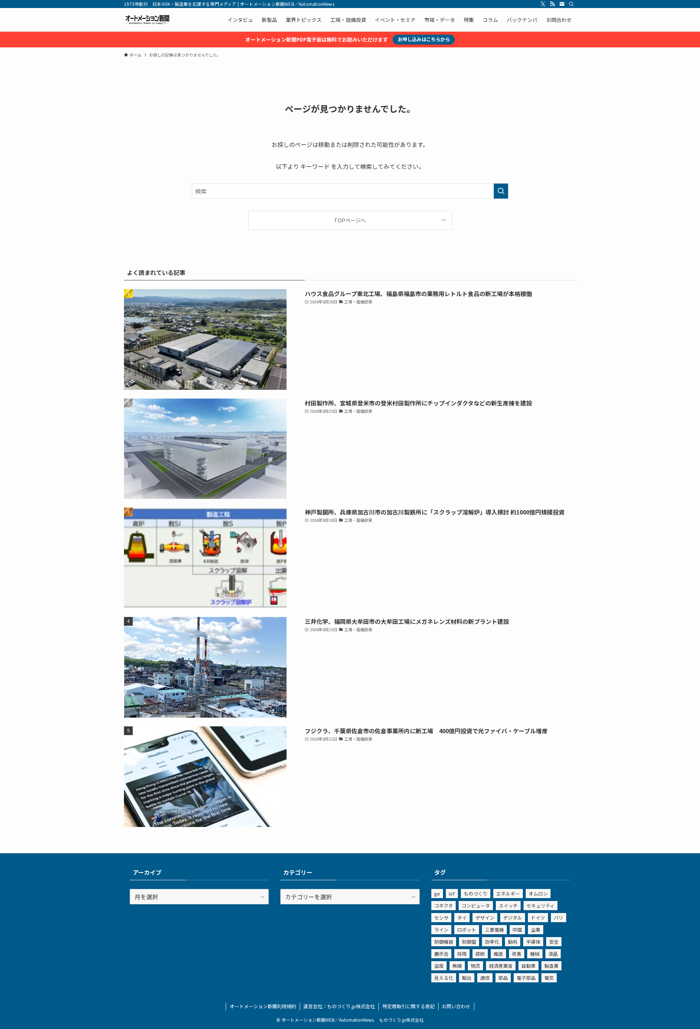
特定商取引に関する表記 (408, 1006)
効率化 (492, 941)
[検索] (571, 4)
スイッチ (508, 905)
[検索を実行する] (501, 191)
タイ (462, 917)
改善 (516, 953)
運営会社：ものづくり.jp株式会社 (339, 1006)
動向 (512, 941)
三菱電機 (494, 929)
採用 (462, 953)
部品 (503, 977)
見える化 (443, 977)
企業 (535, 929)
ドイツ (538, 917)
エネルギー (508, 893)
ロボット (466, 929)
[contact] (562, 4)
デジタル (512, 917)
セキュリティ (540, 905)
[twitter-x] (543, 4)
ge (437, 893)
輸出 (466, 977)
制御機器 (443, 941)
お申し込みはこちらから (424, 39)
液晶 (553, 953)
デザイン (484, 917)
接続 (480, 953)
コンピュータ (476, 905)
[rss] (552, 4)
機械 (535, 953)
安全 (554, 941)
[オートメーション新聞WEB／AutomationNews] (147, 20)
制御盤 (469, 941)
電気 (549, 977)
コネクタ (443, 905)
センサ (441, 917)
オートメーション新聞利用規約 (263, 1006)
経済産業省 (501, 965)
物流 (475, 965)
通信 (485, 977)
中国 (517, 929)
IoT (452, 893)
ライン (441, 929)
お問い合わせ (456, 1006)
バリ (558, 917)
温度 (439, 965)
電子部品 (526, 977)
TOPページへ (350, 220)
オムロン (538, 893)
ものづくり (475, 893)
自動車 (528, 965)
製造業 (551, 965)
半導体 (533, 941)
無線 (457, 965)
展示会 (441, 953)
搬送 (498, 953)
